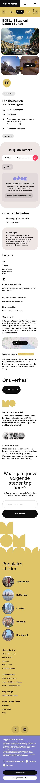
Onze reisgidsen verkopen (12, 682)
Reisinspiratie (7, 657)
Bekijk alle (29, 65)
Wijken (12, 12)
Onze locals (6, 709)
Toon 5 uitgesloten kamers (17, 196)
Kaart (28, 12)
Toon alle (7, 136)
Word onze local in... (9, 678)
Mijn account (7, 665)
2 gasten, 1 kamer (23, 158)
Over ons (9, 389)
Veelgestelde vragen (10, 695)
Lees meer (7, 93)
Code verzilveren (8, 668)
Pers (4, 713)
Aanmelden (20, 513)
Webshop (5, 661)
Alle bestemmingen (9, 654)
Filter (9, 167)
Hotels (20, 12)
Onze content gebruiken (11, 686)
